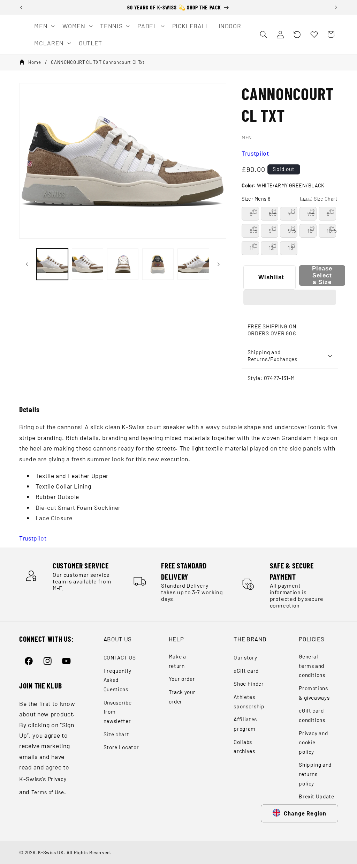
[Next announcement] (336, 7)
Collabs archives (244, 746)
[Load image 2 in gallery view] (87, 264)
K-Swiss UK (51, 852)
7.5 (311, 213)
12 (271, 248)
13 (290, 248)
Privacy (57, 779)
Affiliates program (245, 724)
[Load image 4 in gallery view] (158, 264)
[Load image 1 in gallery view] (52, 264)
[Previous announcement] (21, 7)
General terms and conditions (312, 665)
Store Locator (121, 747)
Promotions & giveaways (314, 693)
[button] (297, 34)
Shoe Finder (249, 683)
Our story (245, 657)
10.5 (331, 231)
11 (252, 248)
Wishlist (271, 277)
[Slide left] (27, 264)
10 (310, 231)
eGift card (246, 671)
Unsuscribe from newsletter (118, 711)
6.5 (273, 213)
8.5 (254, 231)
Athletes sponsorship (249, 701)
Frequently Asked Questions (117, 680)
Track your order (182, 697)
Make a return (177, 661)
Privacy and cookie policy (313, 742)
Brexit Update (316, 796)
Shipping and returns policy (315, 773)
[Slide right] (218, 264)
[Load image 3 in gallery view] (122, 264)
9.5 (292, 231)
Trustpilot (255, 153)
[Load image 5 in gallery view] (193, 264)
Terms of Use (47, 792)
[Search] (263, 34)
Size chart (116, 734)
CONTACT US (120, 657)
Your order (182, 679)
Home (34, 62)
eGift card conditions (312, 715)
